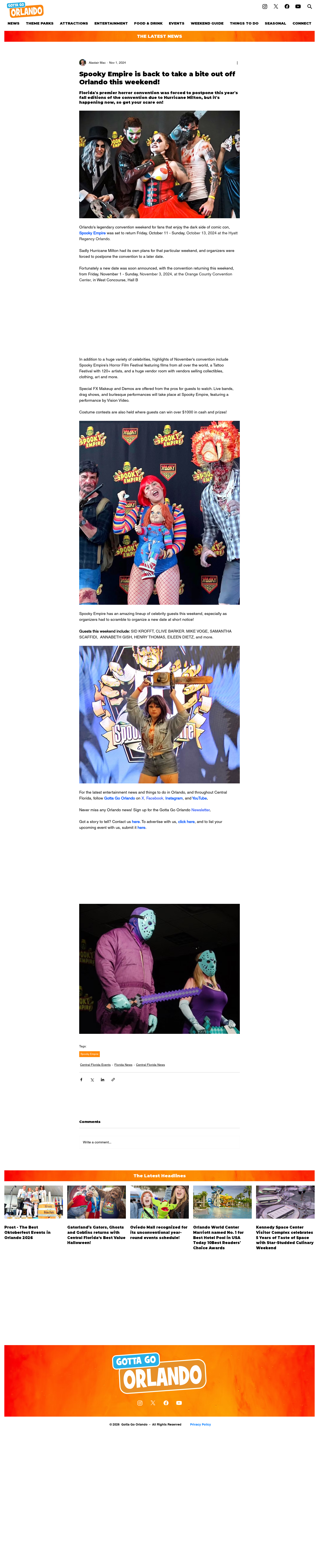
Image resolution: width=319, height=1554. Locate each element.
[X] (276, 6)
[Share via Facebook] (81, 1080)
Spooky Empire (90, 1054)
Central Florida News (150, 1064)
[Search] (309, 6)
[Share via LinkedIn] (102, 1080)
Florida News (123, 1064)
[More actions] (237, 62)
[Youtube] (298, 6)
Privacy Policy (200, 1424)
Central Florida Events (95, 1064)
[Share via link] (113, 1080)
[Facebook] (287, 6)
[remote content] (159, 319)
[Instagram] (265, 6)
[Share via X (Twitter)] (92, 1080)
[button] (40, 23)
